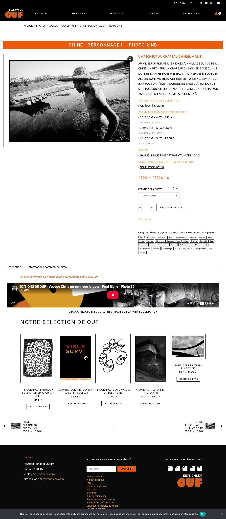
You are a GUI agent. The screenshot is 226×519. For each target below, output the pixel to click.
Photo (177, 249)
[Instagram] (170, 468)
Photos (153, 232)
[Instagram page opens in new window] (191, 3)
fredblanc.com (46, 474)
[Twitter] (184, 468)
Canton (150, 241)
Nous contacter (152, 167)
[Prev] (5, 426)
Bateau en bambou (197, 237)
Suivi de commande (96, 496)
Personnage (167, 249)
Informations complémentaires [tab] (47, 266)
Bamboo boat (180, 237)
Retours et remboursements (101, 499)
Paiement (91, 489)
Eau (211, 241)
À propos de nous (95, 479)
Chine (185, 241)
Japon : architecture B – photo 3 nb (150, 391)
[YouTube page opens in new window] (206, 3)
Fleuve (152, 245)
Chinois (194, 241)
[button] (49, 2)
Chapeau (160, 241)
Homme (174, 245)
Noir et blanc (144, 249)
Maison (198, 245)
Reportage (187, 249)
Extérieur (143, 245)
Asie (170, 237)
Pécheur (156, 249)
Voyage (142, 252)
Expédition (92, 492)
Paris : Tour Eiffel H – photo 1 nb (188, 367)
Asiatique (162, 237)
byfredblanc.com (53, 479)
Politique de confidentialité (100, 502)
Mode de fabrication (97, 486)
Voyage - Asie (164, 232)
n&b (205, 245)
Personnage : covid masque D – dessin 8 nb (113, 391)
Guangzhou (163, 245)
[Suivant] (220, 426)
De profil (203, 241)
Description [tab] (14, 266)
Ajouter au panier (171, 207)
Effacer (176, 188)
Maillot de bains (186, 245)
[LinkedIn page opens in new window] (211, 3)
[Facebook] (177, 468)
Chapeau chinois (173, 241)
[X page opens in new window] (201, 3)
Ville (210, 249)
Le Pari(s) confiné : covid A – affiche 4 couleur (75, 391)
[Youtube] (192, 468)
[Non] (222, 514)
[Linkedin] (199, 468)
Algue (152, 237)
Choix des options (37, 406)
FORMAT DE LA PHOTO (150, 189)
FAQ (89, 483)
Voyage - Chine (178, 232)
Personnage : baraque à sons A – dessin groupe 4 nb (38, 392)
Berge (141, 241)
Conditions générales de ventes (102, 505)
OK (202, 514)
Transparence (200, 249)
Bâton (210, 237)
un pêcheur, (156, 68)
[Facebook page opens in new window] (196, 3)
